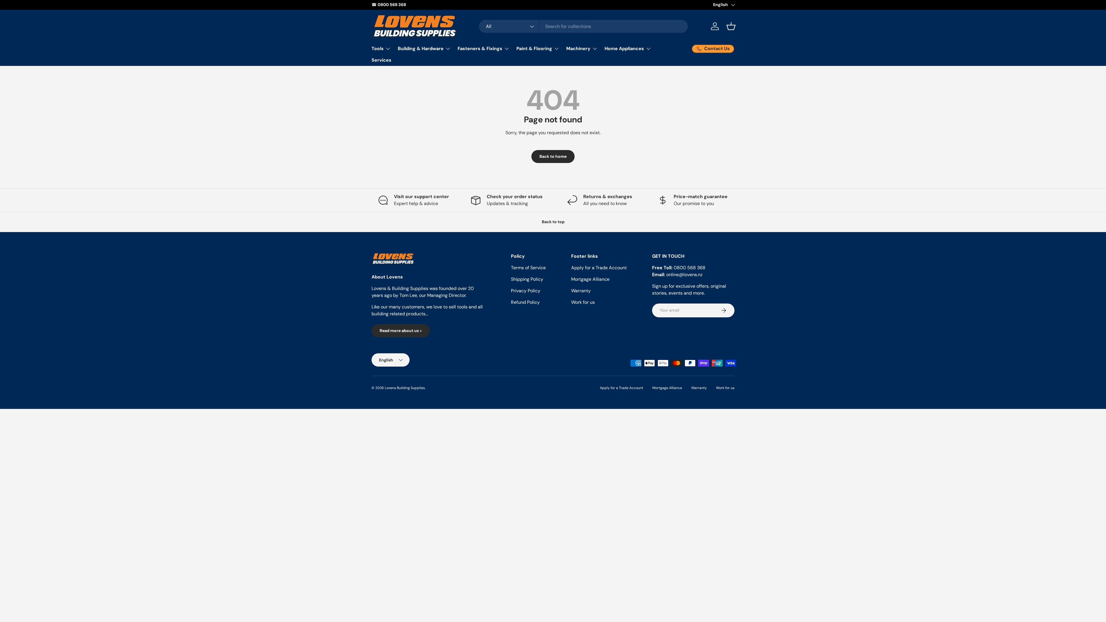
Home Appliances (624, 48)
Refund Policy (525, 302)
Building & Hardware (421, 48)
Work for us (583, 302)
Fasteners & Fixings (480, 48)
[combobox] (583, 26)
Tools (378, 48)
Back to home (553, 156)
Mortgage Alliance (590, 279)
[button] (731, 26)
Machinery (578, 48)
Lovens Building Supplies (405, 388)
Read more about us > (401, 330)
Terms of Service (528, 268)
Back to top (553, 221)
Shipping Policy (527, 279)
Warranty (581, 291)
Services (381, 60)
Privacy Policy (525, 291)
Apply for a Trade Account (599, 268)
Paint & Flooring (534, 48)
